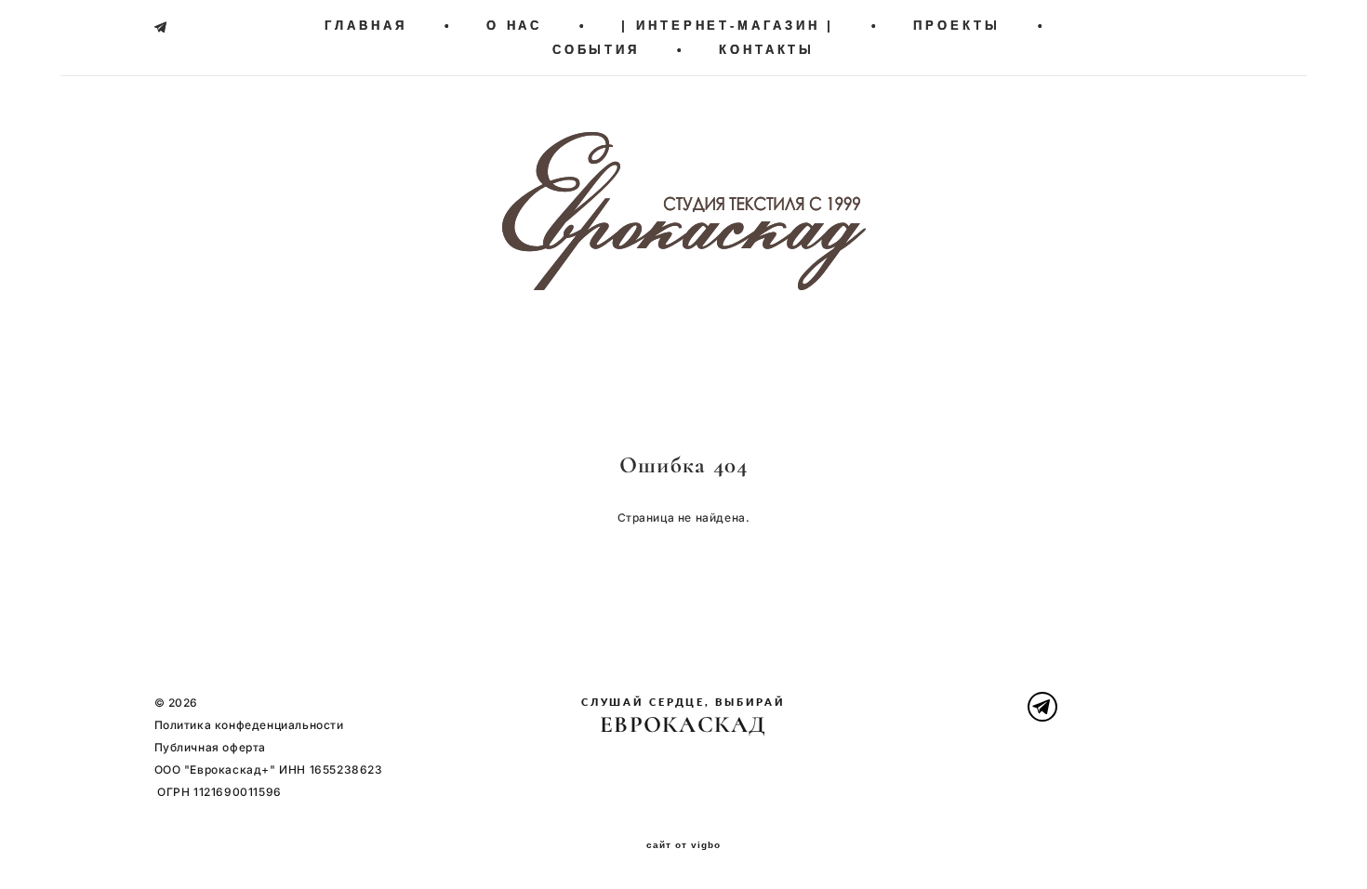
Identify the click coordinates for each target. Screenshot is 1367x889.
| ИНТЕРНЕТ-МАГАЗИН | (727, 26)
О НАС (514, 26)
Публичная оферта (210, 747)
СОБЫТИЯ (596, 50)
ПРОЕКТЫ (956, 26)
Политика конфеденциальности (249, 725)
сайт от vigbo (683, 845)
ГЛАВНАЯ (365, 26)
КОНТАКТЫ (767, 50)
